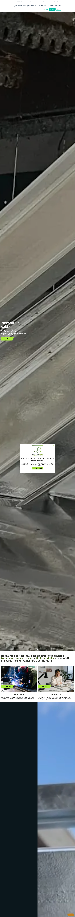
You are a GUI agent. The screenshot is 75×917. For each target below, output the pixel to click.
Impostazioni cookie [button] (45, 9)
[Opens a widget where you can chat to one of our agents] (70, 915)
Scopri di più (8, 338)
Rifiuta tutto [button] (58, 9)
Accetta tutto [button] (52, 9)
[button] (37, 649)
